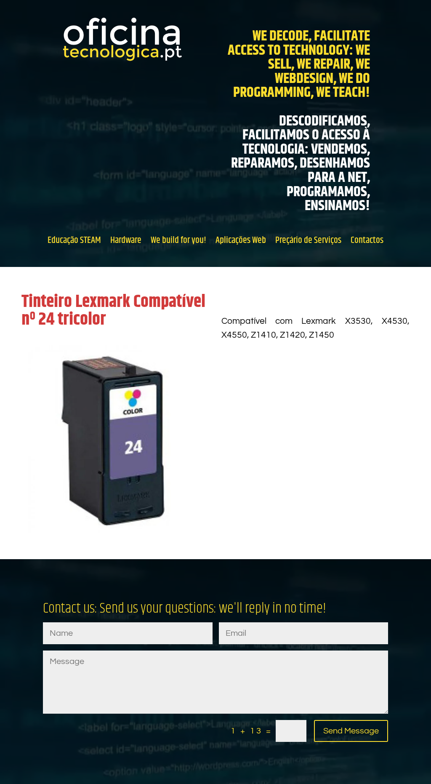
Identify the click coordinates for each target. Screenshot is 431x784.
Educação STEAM (74, 240)
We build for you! (178, 240)
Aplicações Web (241, 240)
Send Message (351, 731)
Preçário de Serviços (308, 240)
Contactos (367, 240)
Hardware (125, 240)
